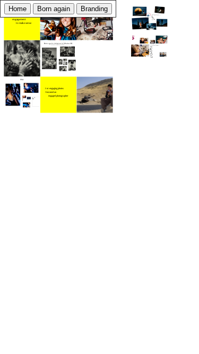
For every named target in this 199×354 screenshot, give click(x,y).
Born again (53, 9)
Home (17, 9)
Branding (94, 9)
